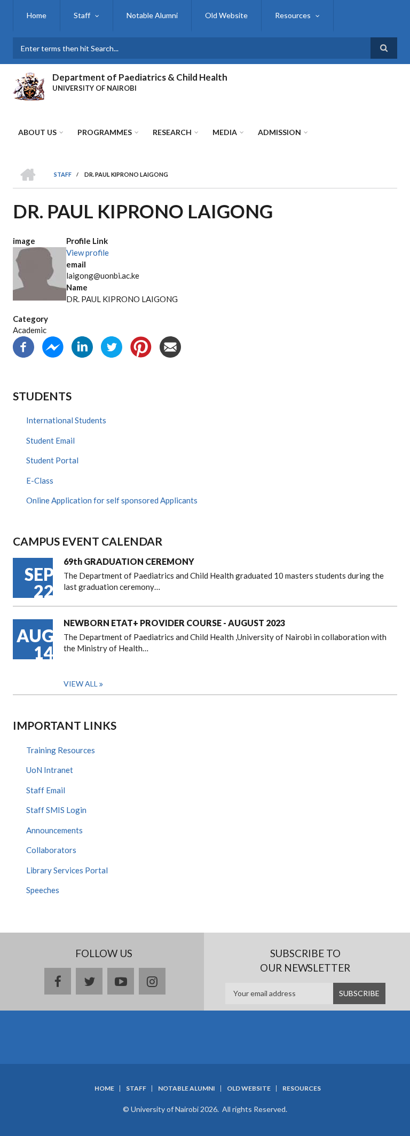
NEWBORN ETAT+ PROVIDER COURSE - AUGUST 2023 (174, 623)
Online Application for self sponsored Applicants (112, 500)
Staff (82, 15)
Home (36, 15)
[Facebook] (23, 346)
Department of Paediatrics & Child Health (139, 77)
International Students (66, 420)
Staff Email (45, 790)
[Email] (170, 346)
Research (172, 132)
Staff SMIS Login (56, 810)
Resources (293, 15)
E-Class (39, 480)
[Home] (28, 85)
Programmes (104, 132)
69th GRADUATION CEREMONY (129, 561)
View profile (87, 252)
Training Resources (60, 750)
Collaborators (51, 850)
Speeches (42, 890)
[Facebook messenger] (53, 346)
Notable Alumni (152, 15)
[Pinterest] (141, 346)
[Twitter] (111, 346)
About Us (37, 132)
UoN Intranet (49, 770)
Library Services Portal (67, 870)
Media (224, 132)
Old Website (226, 15)
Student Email (50, 440)
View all (81, 683)
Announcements (54, 830)
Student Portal (52, 460)
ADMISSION (279, 132)
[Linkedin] (82, 346)
